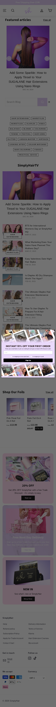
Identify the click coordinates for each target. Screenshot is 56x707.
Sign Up (28, 360)
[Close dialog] (53, 331)
